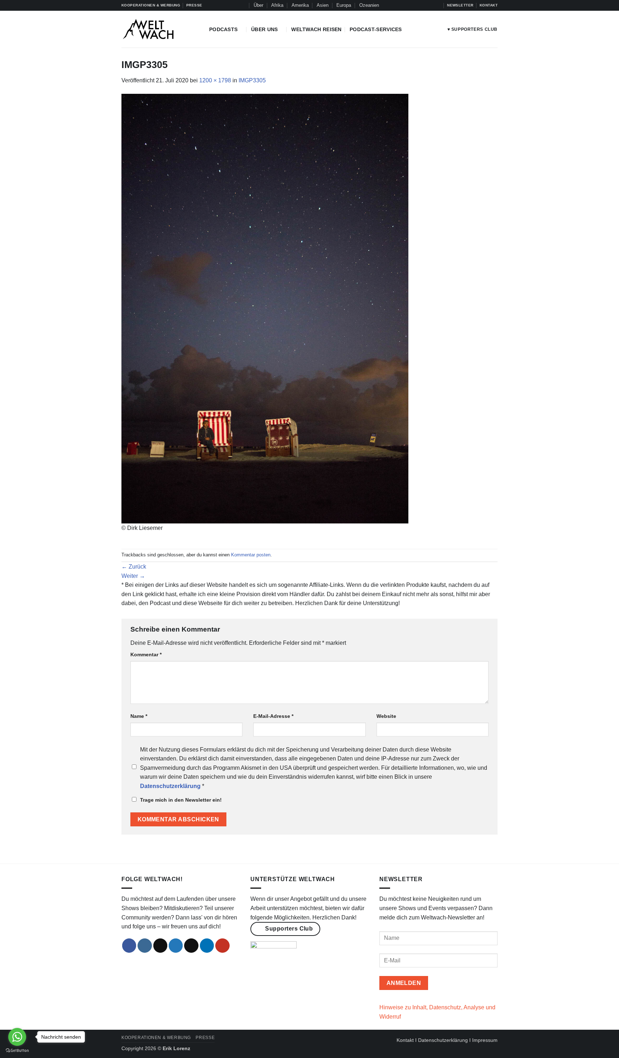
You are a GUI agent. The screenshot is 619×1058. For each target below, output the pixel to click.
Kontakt (405, 1040)
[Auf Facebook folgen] (403, 5)
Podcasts (223, 29)
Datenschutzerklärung (443, 1040)
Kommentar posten (250, 554)
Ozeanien (369, 5)
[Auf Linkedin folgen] (430, 5)
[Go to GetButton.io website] (17, 1050)
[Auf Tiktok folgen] (417, 5)
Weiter (133, 576)
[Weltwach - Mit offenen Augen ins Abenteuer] (159, 29)
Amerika (300, 5)
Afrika (277, 5)
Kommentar (146, 654)
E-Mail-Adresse (273, 716)
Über (258, 5)
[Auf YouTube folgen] (438, 5)
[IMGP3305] (264, 308)
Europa (343, 5)
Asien (322, 5)
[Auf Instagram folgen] (410, 5)
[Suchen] (242, 5)
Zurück (133, 567)
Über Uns (264, 29)
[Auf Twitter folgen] (424, 5)
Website (386, 716)
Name (138, 716)
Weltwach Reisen (316, 29)
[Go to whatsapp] (17, 1037)
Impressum (485, 1040)
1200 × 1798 (215, 80)
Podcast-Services (376, 29)
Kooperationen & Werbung (156, 1037)
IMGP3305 (252, 80)
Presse (205, 1037)
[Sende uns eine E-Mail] (191, 945)
